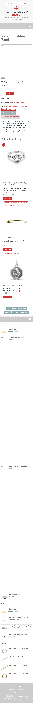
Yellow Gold (16, 253)
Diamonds (6, 202)
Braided (8, 106)
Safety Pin (9, 253)
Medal (10, 301)
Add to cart (10, 94)
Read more (7, 249)
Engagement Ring (14, 202)
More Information (9, 113)
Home (4, 30)
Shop (8, 30)
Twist (5, 205)
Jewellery (14, 30)
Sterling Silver (24, 106)
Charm (5, 301)
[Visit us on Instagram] (19, 15)
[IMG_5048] (16, 59)
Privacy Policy (17, 698)
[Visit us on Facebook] (13, 15)
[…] (4, 192)
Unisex (4, 109)
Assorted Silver (14, 102)
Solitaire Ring (24, 202)
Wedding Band (11, 109)
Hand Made (15, 106)
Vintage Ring (11, 205)
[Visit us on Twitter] (15, 15)
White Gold (18, 205)
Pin (5, 253)
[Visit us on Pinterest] (17, 15)
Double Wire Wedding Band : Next (16, 312)
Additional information (11, 117)
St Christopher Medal (18, 301)
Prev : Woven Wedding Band (16, 309)
